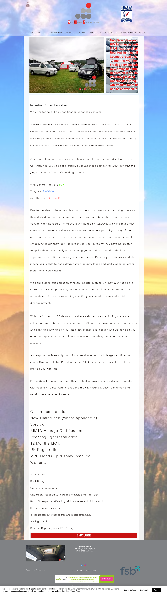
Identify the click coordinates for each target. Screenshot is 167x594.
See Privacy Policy (73, 591)
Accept (156, 590)
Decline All (144, 590)
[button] (28, 4)
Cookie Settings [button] (130, 590)
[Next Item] (134, 65)
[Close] (164, 590)
